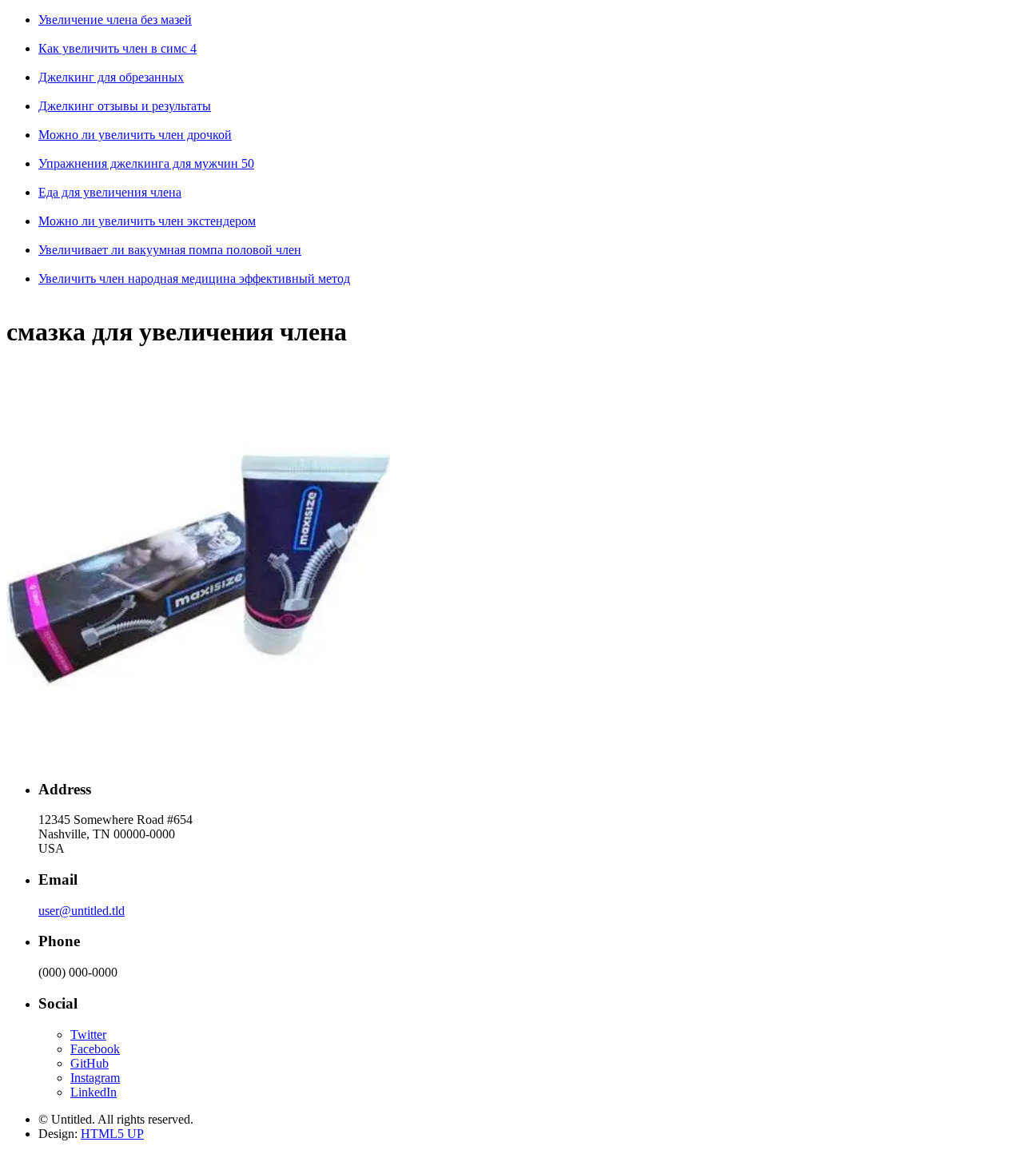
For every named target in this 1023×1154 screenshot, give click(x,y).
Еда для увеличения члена (109, 192)
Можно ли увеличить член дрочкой (135, 134)
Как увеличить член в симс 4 (117, 48)
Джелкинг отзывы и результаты (124, 106)
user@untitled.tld (81, 910)
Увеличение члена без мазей (115, 19)
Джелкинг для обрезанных (111, 77)
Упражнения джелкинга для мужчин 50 (146, 163)
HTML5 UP (112, 1133)
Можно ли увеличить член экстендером (147, 221)
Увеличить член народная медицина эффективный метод (194, 278)
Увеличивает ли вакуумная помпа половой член (169, 250)
